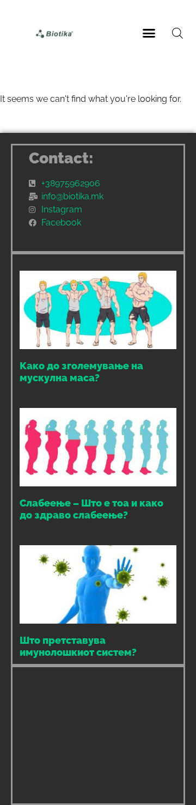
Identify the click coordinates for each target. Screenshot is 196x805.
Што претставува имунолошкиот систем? (78, 646)
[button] (149, 32)
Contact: (61, 158)
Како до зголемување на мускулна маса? (81, 371)
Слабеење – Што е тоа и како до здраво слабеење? (91, 509)
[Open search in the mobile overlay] (177, 33)
